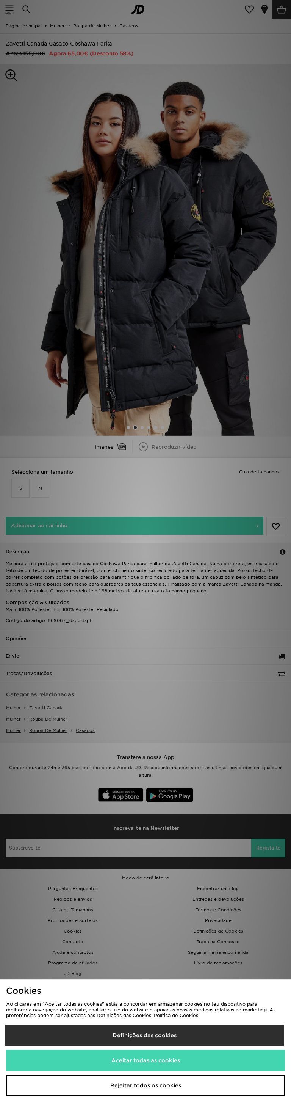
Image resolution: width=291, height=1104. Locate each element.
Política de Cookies (176, 1015)
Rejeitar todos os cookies (145, 1085)
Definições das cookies (145, 1035)
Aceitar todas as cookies (145, 1060)
